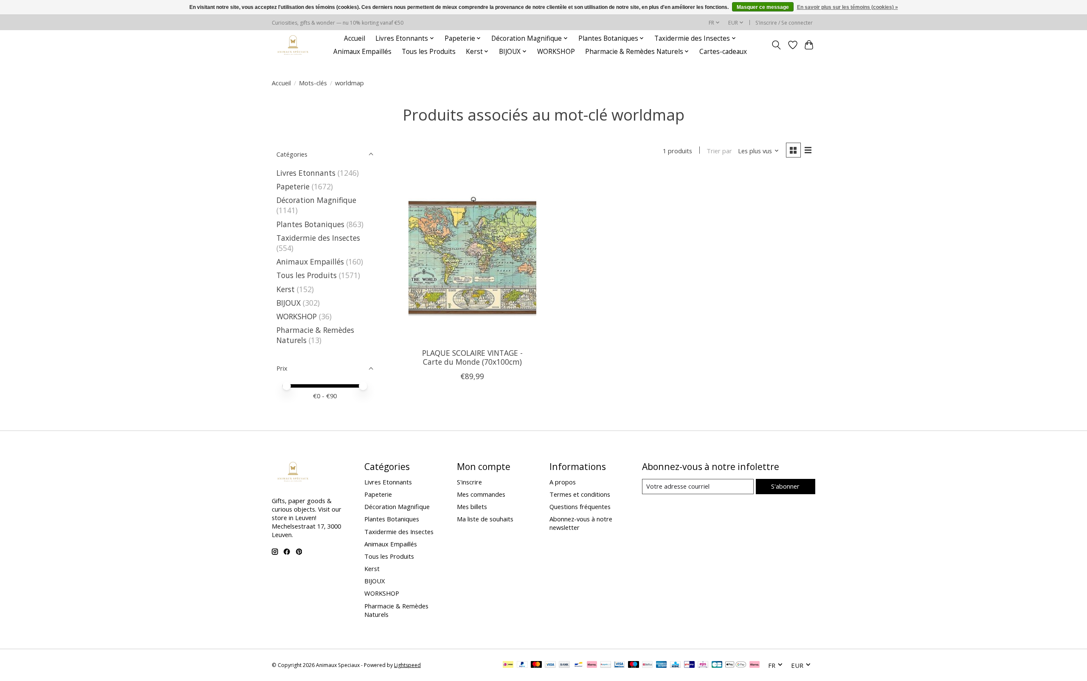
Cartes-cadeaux (723, 51)
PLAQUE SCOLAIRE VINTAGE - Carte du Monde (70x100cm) (472, 357)
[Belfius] (647, 665)
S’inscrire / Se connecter (784, 22)
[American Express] (661, 665)
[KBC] (675, 665)
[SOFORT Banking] (592, 665)
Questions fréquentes (580, 506)
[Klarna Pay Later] (754, 665)
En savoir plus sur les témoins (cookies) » (847, 7)
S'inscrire (469, 482)
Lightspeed (407, 665)
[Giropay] (689, 665)
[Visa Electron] (619, 665)
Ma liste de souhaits (485, 519)
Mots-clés (313, 83)
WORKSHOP (556, 51)
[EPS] (703, 665)
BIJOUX (288, 303)
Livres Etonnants (305, 173)
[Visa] (550, 665)
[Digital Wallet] (735, 665)
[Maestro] (633, 665)
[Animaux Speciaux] (293, 44)
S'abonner (785, 486)
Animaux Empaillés (362, 51)
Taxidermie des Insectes (318, 238)
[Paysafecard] (605, 665)
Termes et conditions (579, 494)
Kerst (285, 289)
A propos (562, 482)
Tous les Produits (429, 51)
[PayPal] (522, 665)
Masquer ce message (763, 7)
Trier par (719, 150)
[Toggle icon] (776, 45)
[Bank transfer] (564, 665)
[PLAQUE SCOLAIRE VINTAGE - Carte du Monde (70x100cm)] (472, 256)
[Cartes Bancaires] (717, 665)
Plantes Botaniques (310, 224)
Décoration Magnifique (316, 200)
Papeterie (293, 186)
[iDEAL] (508, 665)
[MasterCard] (536, 665)
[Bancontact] (578, 665)
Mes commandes (481, 494)
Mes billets (472, 506)
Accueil (354, 38)
